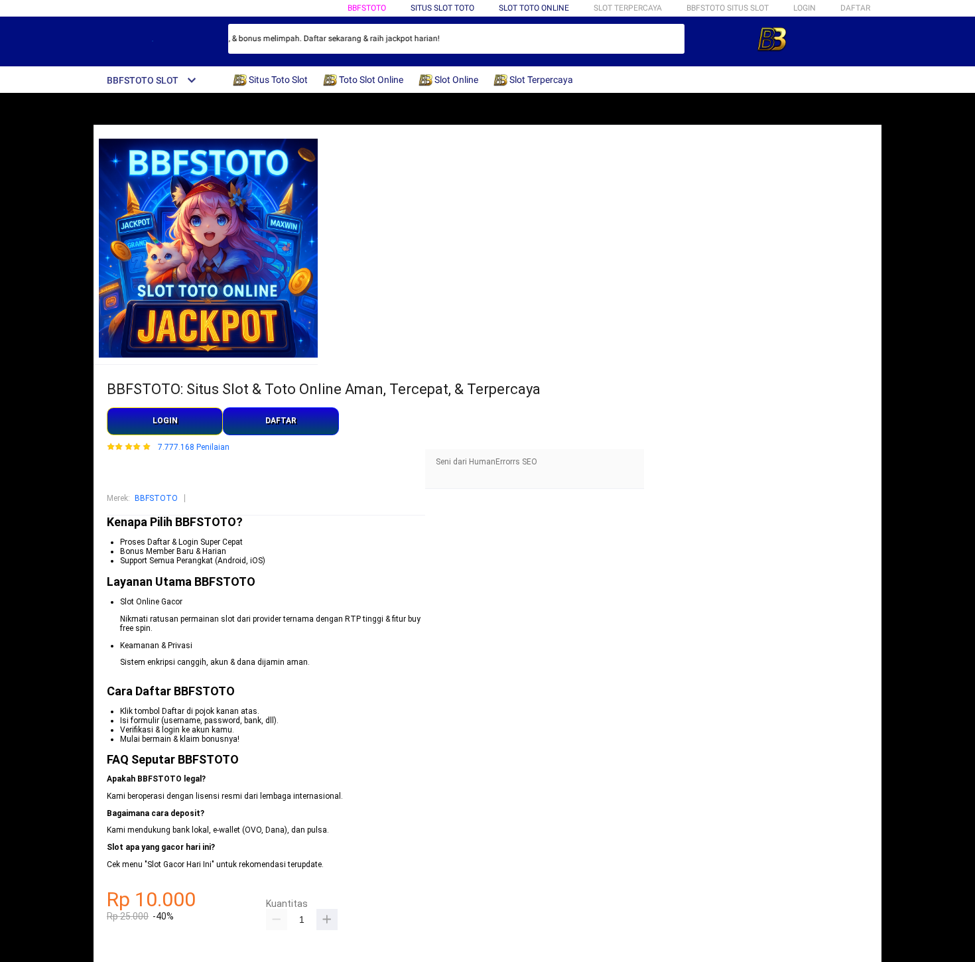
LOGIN (804, 8)
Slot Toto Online (534, 8)
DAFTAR (855, 8)
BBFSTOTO (367, 8)
